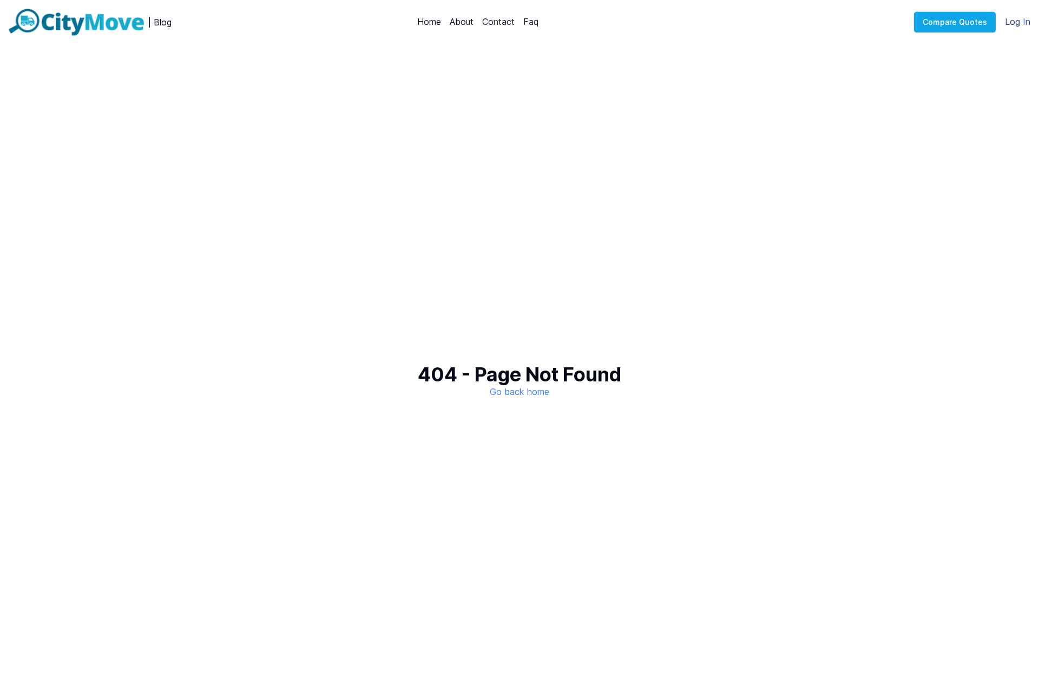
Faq (530, 21)
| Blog (160, 22)
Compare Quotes (955, 22)
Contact (498, 21)
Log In (1017, 21)
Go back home (519, 391)
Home (429, 21)
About (462, 21)
